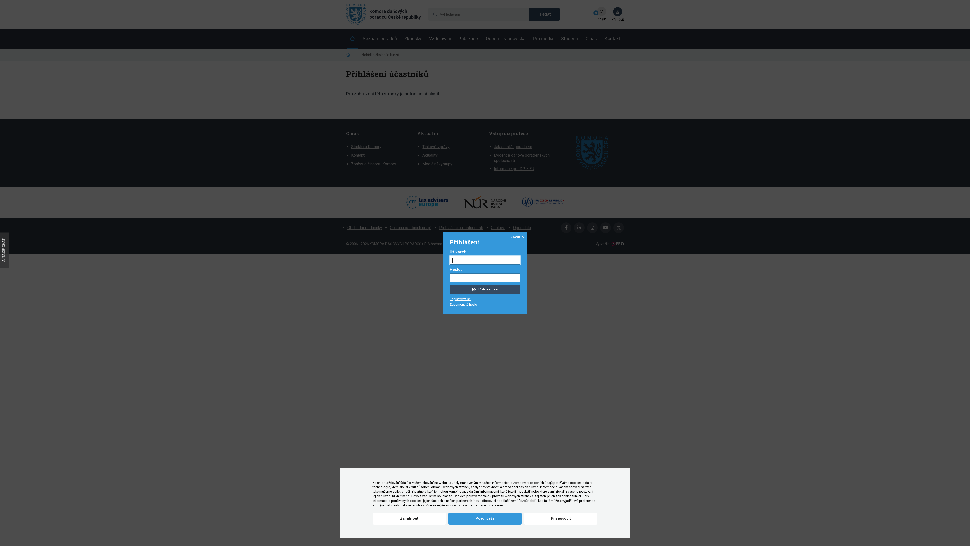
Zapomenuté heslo (463, 304)
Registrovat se (460, 299)
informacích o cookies (487, 505)
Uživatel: (458, 251)
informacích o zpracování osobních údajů (522, 483)
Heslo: (456, 269)
